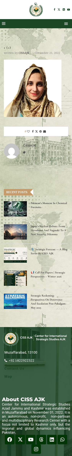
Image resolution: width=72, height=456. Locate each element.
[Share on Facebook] (33, 131)
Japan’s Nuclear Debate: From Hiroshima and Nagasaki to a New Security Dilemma (48, 230)
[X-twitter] (20, 439)
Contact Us (14, 368)
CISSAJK (24, 53)
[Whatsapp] (62, 439)
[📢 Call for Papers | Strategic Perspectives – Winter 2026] (15, 278)
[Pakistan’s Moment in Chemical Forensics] (15, 208)
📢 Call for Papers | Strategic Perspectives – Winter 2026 (48, 274)
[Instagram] (36, 449)
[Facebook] (54, 9)
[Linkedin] (63, 9)
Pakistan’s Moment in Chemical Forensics (49, 205)
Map (8, 376)
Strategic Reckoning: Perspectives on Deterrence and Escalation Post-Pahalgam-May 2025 (48, 301)
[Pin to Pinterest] (40, 131)
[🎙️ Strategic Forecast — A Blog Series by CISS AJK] (15, 255)
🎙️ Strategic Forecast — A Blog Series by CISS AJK (49, 251)
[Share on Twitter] (36, 131)
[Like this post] (28, 131)
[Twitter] (58, 9)
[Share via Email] (44, 131)
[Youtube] (68, 9)
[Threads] (41, 439)
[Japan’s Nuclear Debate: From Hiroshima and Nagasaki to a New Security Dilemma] (15, 232)
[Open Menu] (66, 23)
